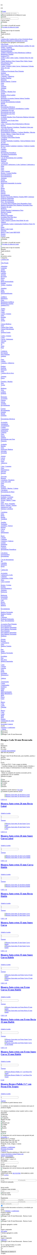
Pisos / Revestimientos (7, 202)
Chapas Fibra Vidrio (21, 61)
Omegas (17, 98)
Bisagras (10, 127)
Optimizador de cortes (21, 41)
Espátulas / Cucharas (17, 132)
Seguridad (4, 119)
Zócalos (3, 210)
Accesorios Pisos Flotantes (9, 203)
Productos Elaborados (7, 198)
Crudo (11, 229)
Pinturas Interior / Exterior (8, 81)
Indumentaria (5, 144)
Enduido (18, 102)
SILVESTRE (17, 1173)
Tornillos (27, 98)
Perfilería (3, 97)
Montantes (4, 98)
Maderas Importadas (7, 219)
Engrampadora (12, 154)
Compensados (18, 224)
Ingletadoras (4, 431)
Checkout (4, 1239)
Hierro (3, 278)
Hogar (30, 39)
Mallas (13, 49)
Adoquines (4, 46)
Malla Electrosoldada (7, 281)
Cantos (11, 224)
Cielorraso (31, 197)
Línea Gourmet (5, 171)
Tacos (2, 531)
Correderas (4, 137)
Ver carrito (4, 1231)
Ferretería (26, 39)
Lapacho (13, 220)
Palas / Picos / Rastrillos (8, 503)
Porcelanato (11, 71)
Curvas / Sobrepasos (22, 66)
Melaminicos (10, 41)
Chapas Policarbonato (7, 329)
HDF (18, 232)
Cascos (8, 120)
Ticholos (3, 275)
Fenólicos (26, 224)
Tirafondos (9, 141)
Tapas (2, 319)
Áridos (16, 46)
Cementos (11, 46)
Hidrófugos (10, 52)
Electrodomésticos (6, 175)
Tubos (3, 68)
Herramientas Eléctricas (8, 107)
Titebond (3, 161)
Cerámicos (4, 71)
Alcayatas (4, 127)
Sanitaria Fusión (5, 64)
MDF (26, 197)
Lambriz (12, 95)
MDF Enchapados (6, 692)
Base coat (4, 105)
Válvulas (31, 66)
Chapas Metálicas (6, 61)
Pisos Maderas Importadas (8, 632)
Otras (18, 220)
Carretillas (19, 158)
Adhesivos (4, 122)
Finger (31, 224)
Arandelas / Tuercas (19, 141)
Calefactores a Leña (14, 164)
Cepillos (26, 108)
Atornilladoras (19, 108)
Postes (6, 214)
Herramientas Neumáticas (8, 152)
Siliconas (27, 124)
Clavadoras (4, 154)
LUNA (6, 1175)
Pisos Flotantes (19, 71)
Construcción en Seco (16, 39)
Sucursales (4, 724)
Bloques (21, 46)
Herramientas (5, 156)
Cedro (3, 220)
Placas (3, 90)
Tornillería (4, 139)
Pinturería (4, 80)
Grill (2, 185)
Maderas (3, 41)
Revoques (4, 276)
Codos (12, 58)
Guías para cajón (6, 481)
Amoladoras (11, 108)
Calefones (23, 164)
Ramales (3, 317)
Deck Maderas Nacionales (21, 205)
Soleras (22, 98)
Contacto (10, 724)
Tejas (11, 63)
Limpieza (3, 149)
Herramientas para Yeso (8, 112)
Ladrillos (27, 46)
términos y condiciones (12, 1211)
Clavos (33, 141)
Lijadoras (3, 432)
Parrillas (14, 173)
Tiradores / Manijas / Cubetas (9, 488)
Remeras (3, 546)
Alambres (4, 49)
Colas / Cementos (6, 124)
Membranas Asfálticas (24, 52)
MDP (15, 232)
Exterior (3, 102)
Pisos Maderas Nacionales (8, 634)
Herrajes (3, 125)
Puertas (3, 180)
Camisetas (13, 146)
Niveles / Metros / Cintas (8, 134)
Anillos (3, 58)
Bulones (28, 141)
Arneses (3, 120)
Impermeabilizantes (6, 51)
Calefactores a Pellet (7, 578)
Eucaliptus (4, 217)
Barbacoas (4, 181)
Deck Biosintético (22, 203)
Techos (3, 59)
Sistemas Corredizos (7, 136)
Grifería (6, 74)
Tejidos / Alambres (6, 47)
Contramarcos (15, 210)
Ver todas (20, 790)
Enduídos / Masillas (7, 91)
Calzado (7, 146)
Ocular (13, 120)
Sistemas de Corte (6, 507)
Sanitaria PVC (5, 56)
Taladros (3, 437)
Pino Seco (14, 217)
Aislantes (3, 86)
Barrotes (8, 210)
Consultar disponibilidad (8, 751)
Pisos (2, 69)
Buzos (3, 146)
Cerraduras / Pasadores (20, 127)
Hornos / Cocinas (6, 173)
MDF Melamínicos (6, 693)
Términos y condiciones (8, 727)
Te (1, 344)
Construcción (5, 39)
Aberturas (4, 178)
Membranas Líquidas (7, 54)
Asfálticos (4, 52)
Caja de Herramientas (7, 158)
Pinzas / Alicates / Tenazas (9, 505)
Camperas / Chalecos (23, 146)
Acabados (4, 117)
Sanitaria (3, 73)
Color (7, 229)
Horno (3, 188)
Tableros (3, 222)
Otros (9, 49)
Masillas (9, 117)
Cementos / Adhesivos (7, 76)
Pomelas (3, 487)
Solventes (31, 117)
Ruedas (17, 137)
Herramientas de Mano (7, 130)
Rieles (13, 137)
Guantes (32, 146)
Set (15, 158)
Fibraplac (3, 230)
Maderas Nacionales (7, 197)
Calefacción (4, 163)
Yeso (14, 91)
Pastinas (3, 78)
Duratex (3, 234)
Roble (22, 220)
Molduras (4, 95)
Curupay (7, 220)
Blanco (3, 229)
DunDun (8, 78)
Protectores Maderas (22, 117)
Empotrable (11, 183)
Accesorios (10, 98)
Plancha (3, 191)
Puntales (3, 283)
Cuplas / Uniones (19, 58)
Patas (2, 485)
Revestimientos (5, 100)
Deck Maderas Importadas (9, 627)
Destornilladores (6, 132)
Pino (2, 214)
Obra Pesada (4, 44)
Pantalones (4, 544)
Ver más (32, 46)
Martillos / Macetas (29, 132)
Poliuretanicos (19, 124)
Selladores (4, 159)
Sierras (3, 436)
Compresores (5, 110)
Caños (8, 58)
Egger (2, 227)
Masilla (3, 103)
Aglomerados (5, 224)
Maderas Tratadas (18, 197)
